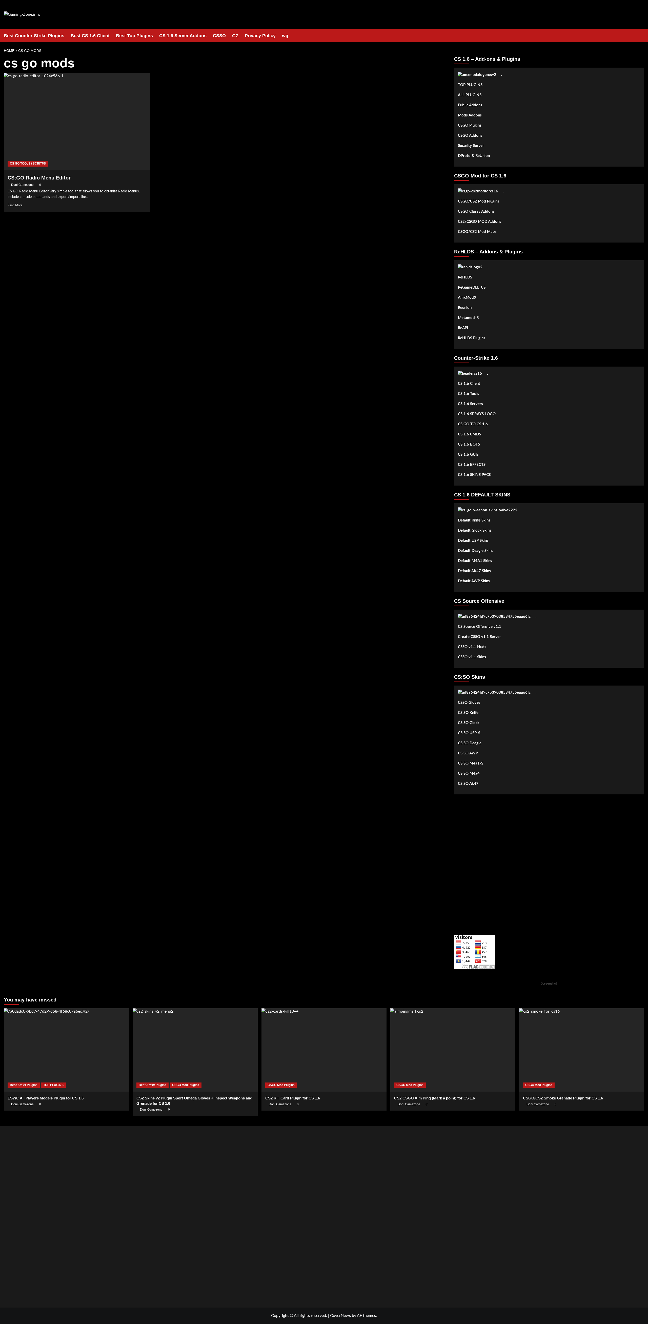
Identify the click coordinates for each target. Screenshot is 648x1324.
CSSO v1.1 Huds (472, 647)
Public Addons (470, 105)
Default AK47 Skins (474, 571)
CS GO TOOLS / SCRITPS (28, 163)
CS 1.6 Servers (470, 404)
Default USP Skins (473, 541)
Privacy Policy (260, 35)
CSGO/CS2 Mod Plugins (478, 201)
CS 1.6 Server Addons (183, 35)
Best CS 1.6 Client (90, 35)
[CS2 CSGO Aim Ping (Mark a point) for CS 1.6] (452, 1050)
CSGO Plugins (469, 125)
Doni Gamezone (22, 185)
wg (285, 35)
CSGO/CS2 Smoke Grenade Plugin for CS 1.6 (563, 1098)
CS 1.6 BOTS (469, 444)
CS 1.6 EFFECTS (471, 465)
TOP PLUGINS (470, 85)
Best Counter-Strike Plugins (34, 35)
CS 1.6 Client (469, 384)
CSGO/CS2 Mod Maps (477, 232)
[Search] (641, 35)
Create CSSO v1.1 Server (479, 637)
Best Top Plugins (134, 35)
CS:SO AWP (468, 753)
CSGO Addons (470, 135)
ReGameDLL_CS (471, 287)
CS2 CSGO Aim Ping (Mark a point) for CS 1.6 (434, 1098)
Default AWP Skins (474, 581)
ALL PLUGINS (469, 95)
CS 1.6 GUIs (468, 454)
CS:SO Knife (468, 713)
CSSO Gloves (469, 703)
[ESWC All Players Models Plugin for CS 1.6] (66, 1050)
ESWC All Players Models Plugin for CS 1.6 (46, 1098)
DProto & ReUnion (474, 156)
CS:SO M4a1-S (470, 763)
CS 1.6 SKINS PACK (474, 475)
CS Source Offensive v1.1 (479, 627)
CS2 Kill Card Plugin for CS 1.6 (292, 1098)
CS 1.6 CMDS (469, 434)
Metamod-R (468, 318)
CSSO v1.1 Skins (472, 657)
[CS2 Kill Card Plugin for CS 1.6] (324, 1050)
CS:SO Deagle (469, 743)
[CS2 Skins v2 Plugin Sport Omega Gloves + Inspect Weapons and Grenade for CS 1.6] (195, 1050)
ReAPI (463, 328)
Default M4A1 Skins (475, 561)
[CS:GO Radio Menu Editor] (77, 121)
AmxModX (467, 297)
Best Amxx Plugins (23, 1085)
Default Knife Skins (474, 520)
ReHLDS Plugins (471, 338)
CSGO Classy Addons (476, 211)
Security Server (471, 146)
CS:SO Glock (468, 723)
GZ (235, 35)
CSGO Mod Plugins (185, 1085)
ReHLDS (465, 277)
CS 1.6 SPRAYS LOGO (477, 414)
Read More (15, 205)
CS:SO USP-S (469, 733)
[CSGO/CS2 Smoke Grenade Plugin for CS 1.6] (581, 1050)
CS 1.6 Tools (468, 394)
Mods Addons (470, 115)
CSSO (219, 35)
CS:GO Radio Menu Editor (39, 177)
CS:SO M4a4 (469, 773)
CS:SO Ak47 (468, 784)
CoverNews (340, 1316)
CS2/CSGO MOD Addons (479, 222)
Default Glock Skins (474, 530)
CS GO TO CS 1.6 (473, 424)
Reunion (465, 308)
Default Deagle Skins (475, 551)
